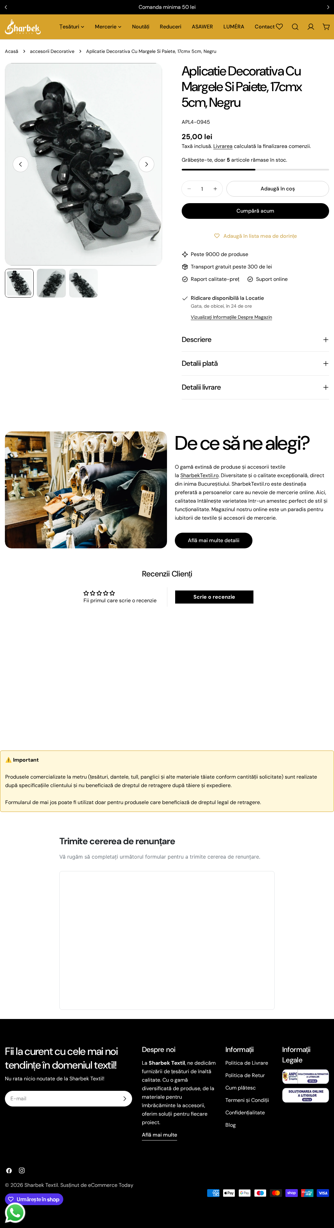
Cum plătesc (240, 1087)
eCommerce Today (110, 1185)
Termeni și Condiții (247, 1100)
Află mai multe (159, 1134)
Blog (230, 1125)
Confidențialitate (245, 1112)
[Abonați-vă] (124, 1099)
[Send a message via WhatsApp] (15, 1213)
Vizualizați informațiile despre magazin (231, 317)
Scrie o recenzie (214, 596)
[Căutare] (295, 26)
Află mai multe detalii (213, 540)
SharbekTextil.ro (199, 475)
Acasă (11, 51)
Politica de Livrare (246, 1062)
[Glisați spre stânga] (20, 164)
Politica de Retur (245, 1075)
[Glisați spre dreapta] (146, 164)
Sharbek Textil (41, 1185)
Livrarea (223, 146)
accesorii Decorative (52, 51)
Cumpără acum (255, 210)
